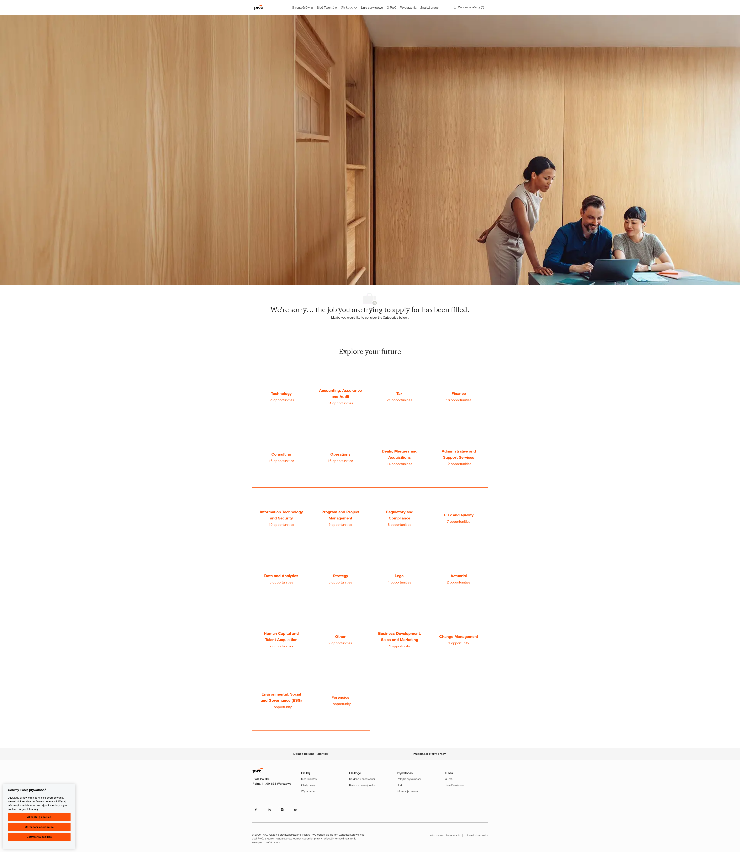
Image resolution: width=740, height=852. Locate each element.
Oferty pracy (308, 785)
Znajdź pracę (429, 7)
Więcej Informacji (28, 809)
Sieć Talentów (327, 7)
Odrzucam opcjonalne (39, 827)
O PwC (391, 7)
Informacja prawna (407, 791)
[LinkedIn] (269, 810)
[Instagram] (282, 810)
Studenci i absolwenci (362, 778)
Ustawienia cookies (477, 835)
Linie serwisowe (372, 7)
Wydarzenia (408, 7)
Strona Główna (302, 7)
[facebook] (256, 810)
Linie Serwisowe (454, 785)
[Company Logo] (271, 7)
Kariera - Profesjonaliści (363, 785)
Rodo (400, 785)
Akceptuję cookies (39, 817)
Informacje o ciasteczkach (445, 835)
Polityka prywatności (409, 778)
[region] (39, 816)
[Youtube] (295, 810)
